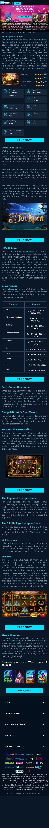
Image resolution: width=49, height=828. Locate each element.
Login (9, 3)
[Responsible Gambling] (29, 771)
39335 (12, 789)
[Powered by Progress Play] (9, 767)
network (27, 27)
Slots (3, 32)
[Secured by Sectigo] (19, 771)
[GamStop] (39, 767)
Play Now (24, 140)
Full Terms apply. (42, 29)
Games (11, 32)
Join (17, 3)
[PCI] (19, 767)
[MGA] (39, 763)
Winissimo (41, 68)
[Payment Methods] (9, 754)
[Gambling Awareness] (29, 767)
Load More (24, 690)
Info (22, 679)
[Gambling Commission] (29, 763)
